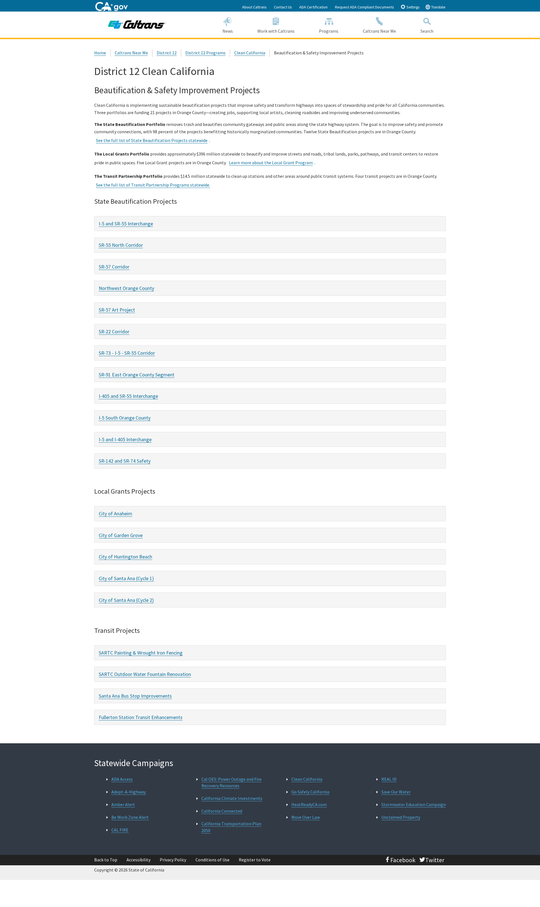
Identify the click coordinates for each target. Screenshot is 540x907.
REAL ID (389, 779)
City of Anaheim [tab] (115, 513)
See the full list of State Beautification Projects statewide (152, 140)
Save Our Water (396, 792)
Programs (328, 31)
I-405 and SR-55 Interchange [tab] (128, 396)
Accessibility (138, 859)
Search (426, 31)
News (227, 31)
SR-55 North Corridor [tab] (121, 245)
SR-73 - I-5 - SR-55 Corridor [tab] (127, 353)
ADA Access (122, 779)
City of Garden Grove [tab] (121, 535)
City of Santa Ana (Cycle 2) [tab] (126, 600)
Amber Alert (123, 804)
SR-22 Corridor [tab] (114, 331)
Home (100, 53)
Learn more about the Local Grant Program (271, 162)
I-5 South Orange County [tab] (124, 417)
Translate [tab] (438, 7)
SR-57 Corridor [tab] (114, 266)
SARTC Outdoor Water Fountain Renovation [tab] (145, 674)
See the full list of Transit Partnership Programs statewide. (153, 185)
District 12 (167, 53)
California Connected (221, 811)
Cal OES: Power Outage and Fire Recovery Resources (231, 782)
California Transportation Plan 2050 (231, 827)
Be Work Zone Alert (130, 817)
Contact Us (283, 7)
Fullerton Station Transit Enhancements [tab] (141, 717)
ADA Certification (313, 7)
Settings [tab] (412, 7)
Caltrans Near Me (379, 31)
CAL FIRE (120, 830)
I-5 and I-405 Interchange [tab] (125, 439)
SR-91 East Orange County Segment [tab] (136, 374)
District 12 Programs (205, 53)
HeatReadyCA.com (309, 804)
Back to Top (105, 859)
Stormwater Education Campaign (413, 804)
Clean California (249, 53)
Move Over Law (305, 817)
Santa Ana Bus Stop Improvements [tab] (135, 696)
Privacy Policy (173, 859)
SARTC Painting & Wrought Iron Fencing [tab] (141, 652)
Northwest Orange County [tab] (126, 288)
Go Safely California (310, 792)
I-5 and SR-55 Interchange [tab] (126, 223)
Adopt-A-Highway (128, 792)
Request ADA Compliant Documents (364, 7)
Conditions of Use (212, 859)
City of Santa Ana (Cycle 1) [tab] (126, 578)
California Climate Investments (231, 798)
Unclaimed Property (400, 817)
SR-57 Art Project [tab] (117, 310)
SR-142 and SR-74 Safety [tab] (124, 461)
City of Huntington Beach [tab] (125, 556)
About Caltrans (254, 7)
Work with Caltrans (275, 31)
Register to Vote (255, 859)
